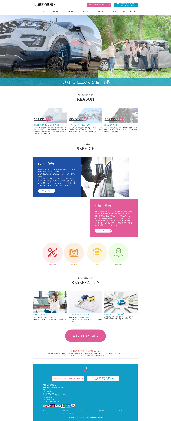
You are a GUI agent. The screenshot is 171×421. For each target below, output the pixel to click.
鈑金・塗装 (56, 11)
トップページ (40, 11)
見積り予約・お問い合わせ (130, 11)
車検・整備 (70, 11)
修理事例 (85, 11)
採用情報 (115, 11)
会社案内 (100, 11)
